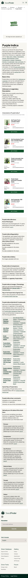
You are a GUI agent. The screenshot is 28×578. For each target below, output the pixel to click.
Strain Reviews (11, 58)
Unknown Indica (16, 288)
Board (15, 567)
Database (12, 7)
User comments (19, 62)
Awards (4, 58)
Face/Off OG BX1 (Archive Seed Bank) (19, 382)
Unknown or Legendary (6, 8)
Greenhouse (17, 556)
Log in (11, 227)
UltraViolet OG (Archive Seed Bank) (7, 380)
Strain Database (5, 553)
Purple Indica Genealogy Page (12, 311)
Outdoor (16, 553)
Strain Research (5, 556)
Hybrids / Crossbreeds (8, 62)
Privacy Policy (5, 576)
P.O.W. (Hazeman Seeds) (6, 337)
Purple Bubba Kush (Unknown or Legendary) (7, 344)
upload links (17, 72)
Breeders (20, 7)
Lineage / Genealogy (15, 60)
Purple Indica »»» (7, 288)
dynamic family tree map (11, 296)
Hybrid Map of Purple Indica (10, 387)
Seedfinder (4, 7)
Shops (2, 558)
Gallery (15, 56)
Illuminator (3, 569)
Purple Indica (18, 8)
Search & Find (4, 551)
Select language (5, 537)
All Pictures (16, 560)
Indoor (15, 551)
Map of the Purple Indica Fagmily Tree (12, 292)
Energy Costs (4, 567)
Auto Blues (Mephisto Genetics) (6, 329)
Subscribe (14, 528)
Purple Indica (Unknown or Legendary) (19, 321)
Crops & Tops (17, 558)
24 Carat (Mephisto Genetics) (6, 321)
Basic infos (9, 56)
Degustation (20, 56)
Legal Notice (13, 576)
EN (23, 2)
